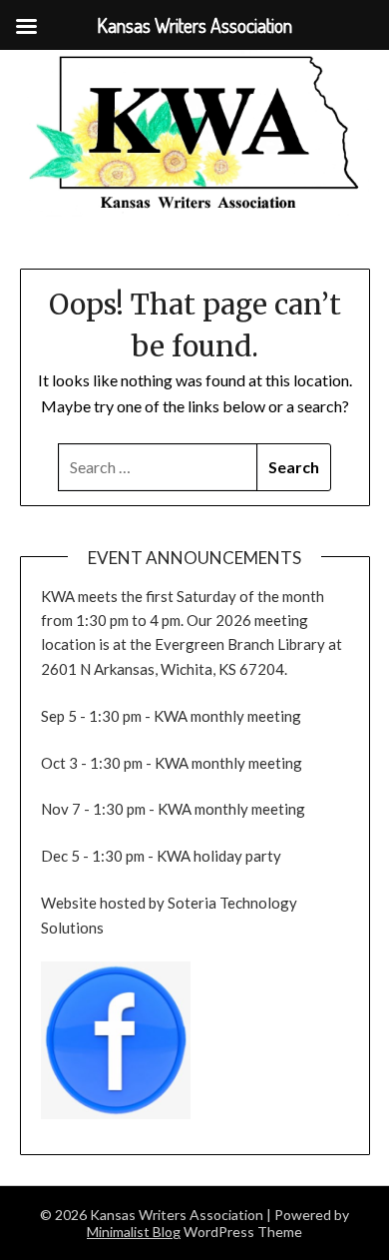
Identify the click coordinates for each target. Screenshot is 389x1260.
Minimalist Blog (134, 1231)
